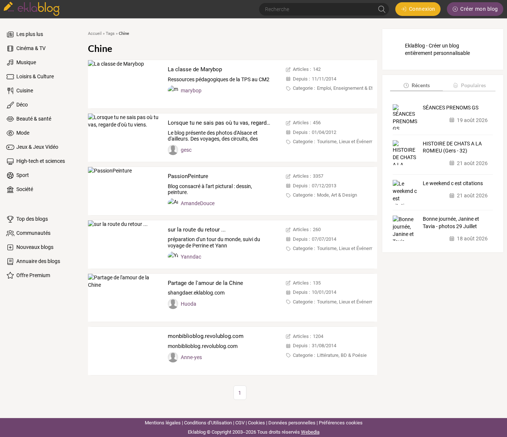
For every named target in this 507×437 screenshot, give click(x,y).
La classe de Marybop (195, 69)
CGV (240, 423)
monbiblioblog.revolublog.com (205, 336)
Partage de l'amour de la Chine (205, 283)
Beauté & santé (33, 119)
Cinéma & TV (30, 48)
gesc (186, 150)
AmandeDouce (198, 203)
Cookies (256, 423)
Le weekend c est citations (453, 183)
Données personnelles (291, 423)
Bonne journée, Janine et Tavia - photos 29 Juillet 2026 (451, 223)
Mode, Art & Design (337, 195)
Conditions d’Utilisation (208, 423)
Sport (22, 175)
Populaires (473, 85)
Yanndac (191, 257)
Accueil (95, 33)
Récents (421, 85)
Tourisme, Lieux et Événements (349, 141)
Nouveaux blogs (34, 247)
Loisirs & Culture (34, 76)
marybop (191, 90)
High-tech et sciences (40, 161)
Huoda (188, 304)
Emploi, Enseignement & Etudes (350, 88)
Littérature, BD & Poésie (342, 355)
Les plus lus (29, 34)
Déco (21, 105)
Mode (22, 133)
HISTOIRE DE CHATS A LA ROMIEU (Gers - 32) (452, 147)
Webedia (310, 432)
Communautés (32, 233)
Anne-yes (191, 357)
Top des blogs (31, 219)
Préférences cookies (341, 423)
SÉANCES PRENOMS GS (450, 108)
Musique (25, 62)
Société (24, 189)
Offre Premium (32, 275)
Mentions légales (163, 423)
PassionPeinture (188, 176)
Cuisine (24, 90)
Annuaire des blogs (37, 261)
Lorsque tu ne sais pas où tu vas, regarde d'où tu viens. (236, 122)
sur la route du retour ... (197, 229)
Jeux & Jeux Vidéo (36, 147)
